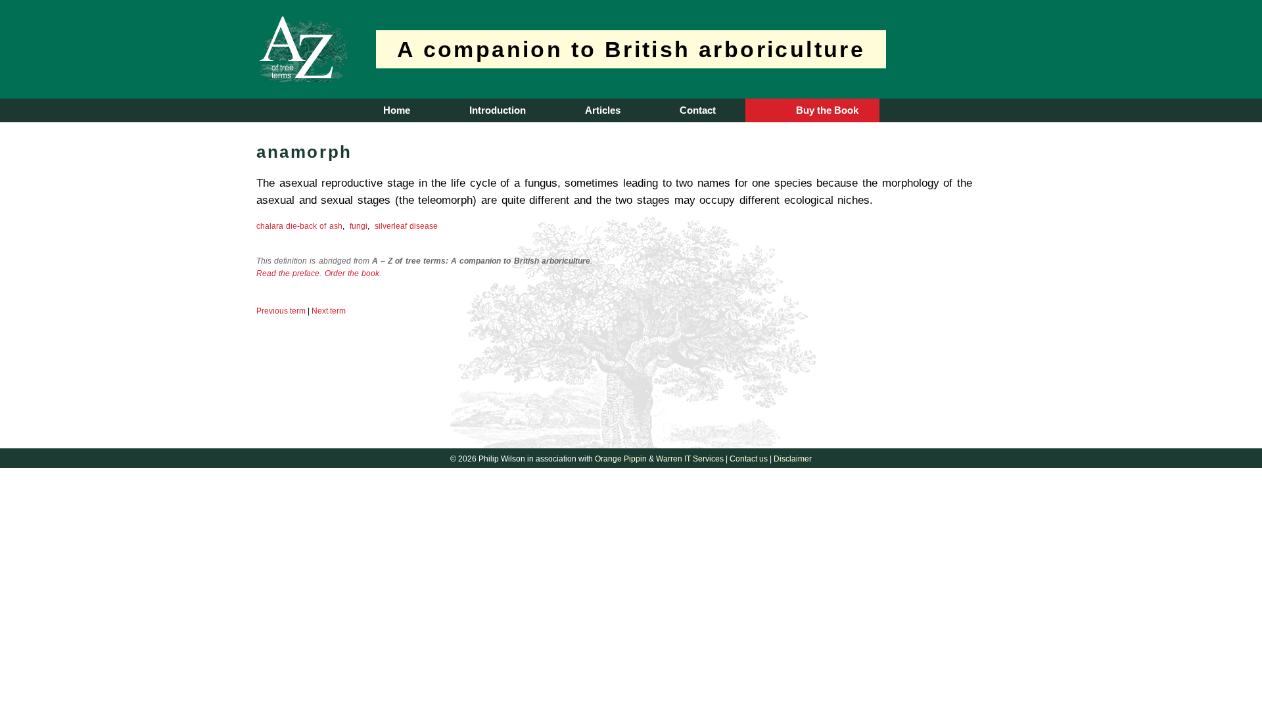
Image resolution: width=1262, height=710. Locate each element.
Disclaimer (793, 458)
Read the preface (287, 273)
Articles (602, 110)
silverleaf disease (406, 226)
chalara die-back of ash (299, 226)
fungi (358, 226)
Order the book (352, 273)
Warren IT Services (690, 458)
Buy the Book (827, 110)
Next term (329, 311)
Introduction (497, 110)
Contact (698, 110)
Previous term (281, 311)
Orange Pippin (621, 458)
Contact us (749, 458)
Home (396, 110)
